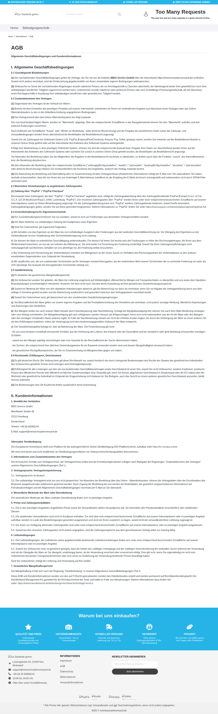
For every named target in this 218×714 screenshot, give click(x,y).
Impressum (66, 660)
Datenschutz (66, 671)
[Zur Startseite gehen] (26, 14)
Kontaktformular (38, 683)
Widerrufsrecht (67, 677)
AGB (62, 666)
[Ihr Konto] (146, 14)
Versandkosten (101, 705)
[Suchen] (119, 14)
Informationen (70, 656)
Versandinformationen (71, 682)
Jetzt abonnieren (135, 671)
